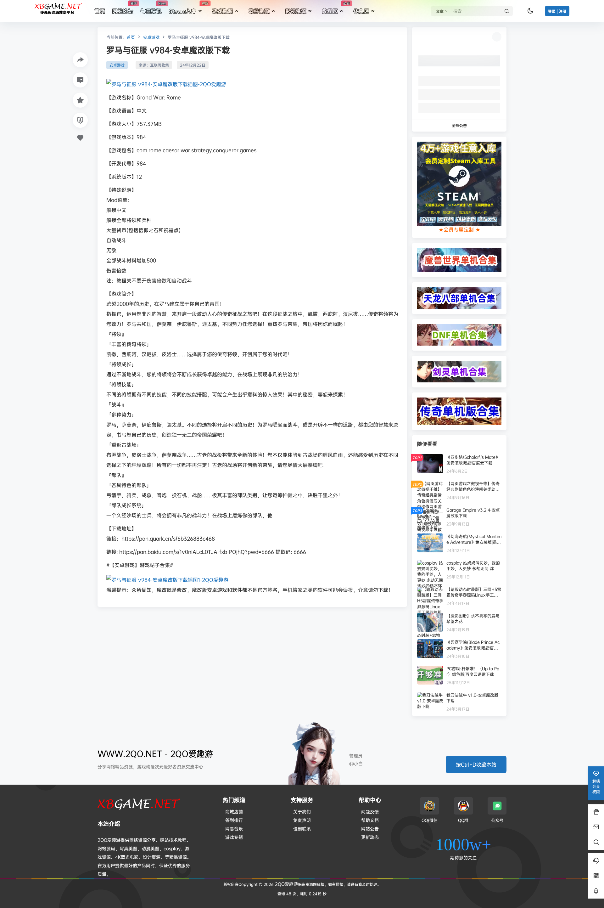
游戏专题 (234, 837)
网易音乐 (234, 829)
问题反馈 (370, 812)
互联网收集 (159, 65)
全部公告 (459, 125)
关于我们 (302, 812)
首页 (131, 37)
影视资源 (295, 11)
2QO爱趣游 (286, 884)
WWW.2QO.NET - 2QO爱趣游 (155, 753)
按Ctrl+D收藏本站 (476, 764)
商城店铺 (234, 812)
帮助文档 (370, 820)
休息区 (361, 11)
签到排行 (234, 820)
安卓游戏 (151, 37)
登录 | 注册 (557, 11)
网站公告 (370, 829)
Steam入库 (188, 8)
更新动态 (370, 837)
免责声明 (302, 820)
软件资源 (259, 11)
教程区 (336, 8)
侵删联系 (302, 829)
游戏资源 (222, 11)
